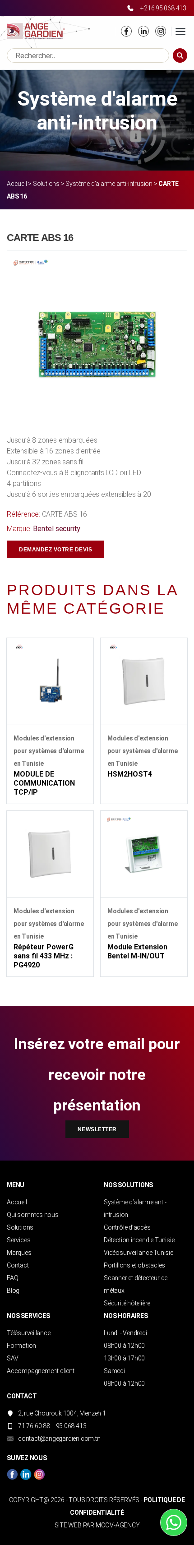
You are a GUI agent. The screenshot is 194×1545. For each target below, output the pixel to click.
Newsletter (97, 1129)
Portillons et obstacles (134, 1265)
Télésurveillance (29, 1333)
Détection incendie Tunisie (139, 1240)
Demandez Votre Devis (55, 549)
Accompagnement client (40, 1370)
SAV (12, 1358)
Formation (21, 1345)
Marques (19, 1252)
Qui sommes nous (33, 1214)
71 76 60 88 (34, 1425)
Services (18, 1240)
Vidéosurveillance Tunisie (138, 1252)
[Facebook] (126, 31)
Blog (13, 1290)
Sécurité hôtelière (127, 1303)
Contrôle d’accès (127, 1227)
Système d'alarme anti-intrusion (108, 183)
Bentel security (56, 528)
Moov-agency (118, 1525)
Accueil (17, 183)
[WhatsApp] (173, 1522)
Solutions (46, 183)
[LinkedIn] (143, 31)
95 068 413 (71, 1425)
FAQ (12, 1277)
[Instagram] (160, 31)
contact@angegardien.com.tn (59, 1438)
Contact (18, 1265)
